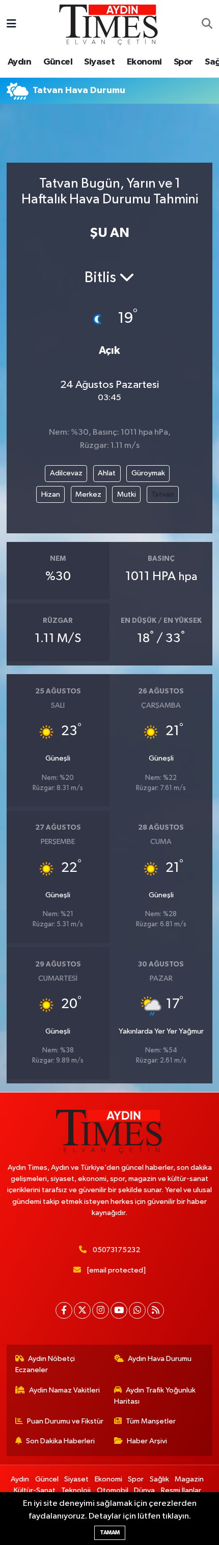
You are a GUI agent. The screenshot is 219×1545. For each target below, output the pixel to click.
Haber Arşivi (147, 1441)
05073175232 (116, 1250)
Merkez (88, 494)
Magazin (189, 1479)
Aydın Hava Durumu (159, 1358)
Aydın (19, 62)
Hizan (50, 494)
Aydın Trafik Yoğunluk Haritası (155, 1395)
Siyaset (99, 62)
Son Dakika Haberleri (60, 1441)
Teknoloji (76, 1490)
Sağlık (159, 1479)
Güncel (57, 62)
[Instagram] (100, 1310)
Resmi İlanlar (181, 1490)
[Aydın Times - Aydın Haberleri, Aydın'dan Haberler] (109, 24)
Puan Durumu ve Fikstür (65, 1421)
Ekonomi (144, 62)
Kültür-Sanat (35, 1490)
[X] (82, 1310)
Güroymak (148, 473)
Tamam (110, 1532)
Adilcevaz (66, 473)
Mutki (126, 494)
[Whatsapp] (137, 1310)
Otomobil (112, 1490)
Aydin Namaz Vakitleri (64, 1390)
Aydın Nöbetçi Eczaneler (45, 1364)
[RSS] (155, 1310)
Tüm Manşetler (151, 1421)
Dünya (144, 1490)
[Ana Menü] (11, 24)
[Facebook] (64, 1310)
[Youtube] (119, 1310)
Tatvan (162, 494)
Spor (183, 62)
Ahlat (107, 473)
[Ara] (207, 25)
